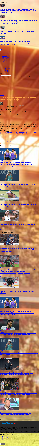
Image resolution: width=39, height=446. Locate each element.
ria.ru (6, 130)
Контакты (4, 440)
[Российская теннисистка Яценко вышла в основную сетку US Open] (9, 200)
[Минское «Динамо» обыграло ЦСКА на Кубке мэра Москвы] (2, 29)
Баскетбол (4, 56)
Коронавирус (7, 63)
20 (0, 337)
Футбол (4, 53)
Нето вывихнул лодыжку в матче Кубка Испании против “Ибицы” (17, 141)
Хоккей (4, 55)
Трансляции (6, 71)
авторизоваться (22, 145)
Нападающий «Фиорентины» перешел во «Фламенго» (14, 136)
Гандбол (6, 69)
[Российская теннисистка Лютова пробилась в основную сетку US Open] (9, 180)
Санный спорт (7, 68)
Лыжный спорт (7, 67)
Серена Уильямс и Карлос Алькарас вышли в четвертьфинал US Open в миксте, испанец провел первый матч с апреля (17, 43)
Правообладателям (6, 438)
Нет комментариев (14, 105)
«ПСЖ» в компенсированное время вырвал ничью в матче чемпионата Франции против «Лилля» (18, 333)
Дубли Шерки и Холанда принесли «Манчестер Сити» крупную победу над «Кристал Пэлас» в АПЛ (18, 393)
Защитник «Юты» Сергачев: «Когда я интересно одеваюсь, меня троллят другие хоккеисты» (16, 373)
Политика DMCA (5, 437)
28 (0, 189)
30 (0, 377)
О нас (3, 436)
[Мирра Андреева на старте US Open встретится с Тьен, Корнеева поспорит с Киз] (9, 220)
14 (0, 296)
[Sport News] (10, 1)
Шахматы (6, 70)
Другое (4, 61)
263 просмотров (3, 105)
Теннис (4, 59)
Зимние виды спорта (8, 62)
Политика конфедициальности (8, 442)
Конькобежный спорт (8, 66)
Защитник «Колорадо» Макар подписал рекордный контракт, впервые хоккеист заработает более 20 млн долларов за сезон (18, 10)
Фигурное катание (8, 65)
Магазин (4, 52)
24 (0, 397)
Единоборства (5, 57)
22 (0, 209)
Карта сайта (4, 439)
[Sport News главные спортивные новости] (10, 425)
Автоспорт (4, 60)
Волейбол (4, 58)
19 (0, 169)
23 (0, 229)
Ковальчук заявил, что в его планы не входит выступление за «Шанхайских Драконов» (15, 413)
